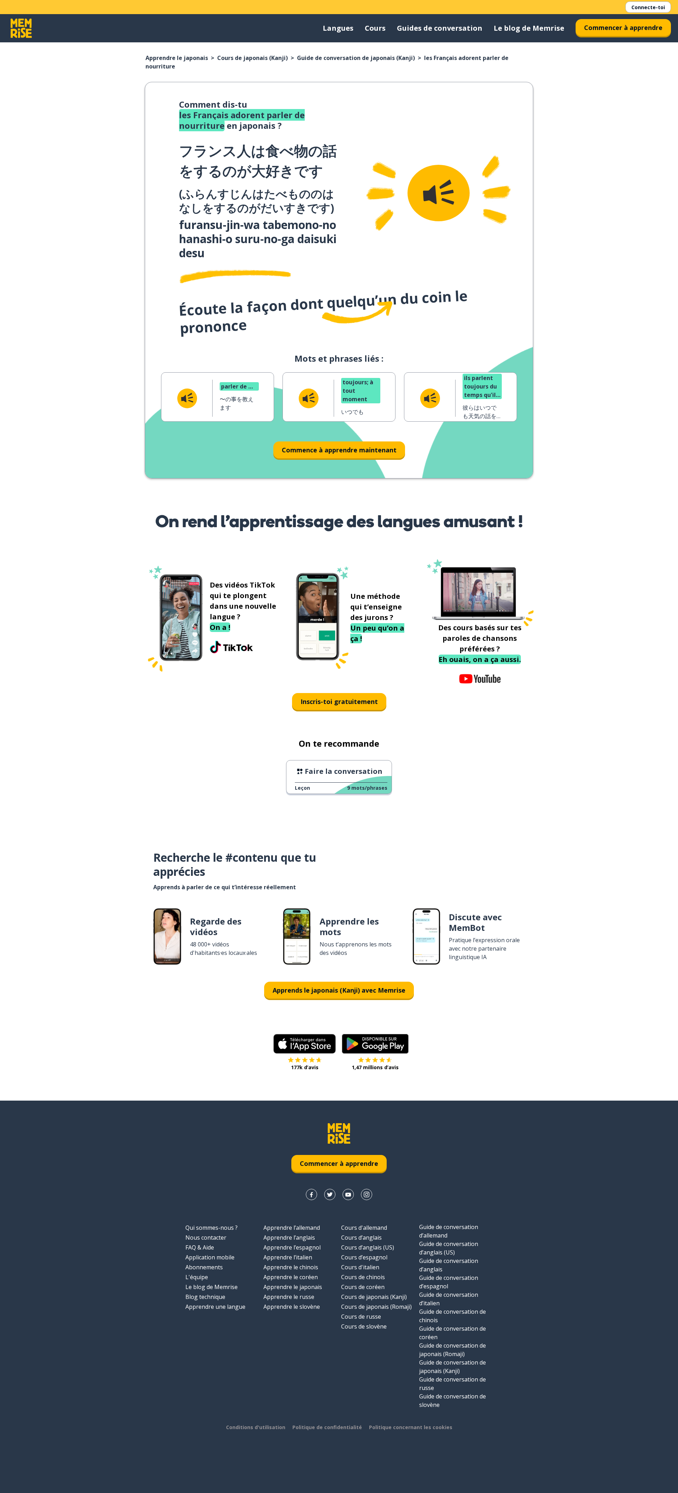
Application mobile (209, 1257)
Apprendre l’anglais (289, 1237)
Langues (338, 28)
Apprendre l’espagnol (292, 1247)
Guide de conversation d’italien (448, 1299)
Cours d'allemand (364, 1228)
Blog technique (205, 1297)
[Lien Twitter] (329, 1194)
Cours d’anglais (361, 1237)
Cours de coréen (363, 1287)
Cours (375, 28)
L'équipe (196, 1277)
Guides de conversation (439, 28)
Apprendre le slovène (291, 1307)
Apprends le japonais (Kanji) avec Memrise (339, 990)
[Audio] (439, 193)
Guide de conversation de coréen (452, 1333)
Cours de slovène (364, 1326)
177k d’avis (305, 1067)
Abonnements (204, 1267)
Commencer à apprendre (623, 27)
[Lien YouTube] (348, 1194)
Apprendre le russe (288, 1297)
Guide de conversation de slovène (452, 1400)
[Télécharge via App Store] (304, 1044)
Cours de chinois (363, 1277)
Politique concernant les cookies (410, 1427)
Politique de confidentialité (327, 1427)
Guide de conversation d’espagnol (448, 1282)
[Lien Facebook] (311, 1194)
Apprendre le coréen (290, 1277)
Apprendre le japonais (176, 58)
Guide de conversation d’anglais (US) (448, 1248)
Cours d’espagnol (364, 1257)
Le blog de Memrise (529, 28)
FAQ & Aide (199, 1247)
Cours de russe (361, 1316)
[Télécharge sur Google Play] (375, 1044)
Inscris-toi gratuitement (339, 701)
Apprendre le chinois (290, 1267)
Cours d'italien (360, 1267)
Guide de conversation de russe (452, 1383)
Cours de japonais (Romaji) (376, 1307)
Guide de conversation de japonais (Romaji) (452, 1350)
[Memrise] (21, 28)
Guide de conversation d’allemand (448, 1231)
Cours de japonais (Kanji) (252, 58)
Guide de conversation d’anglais (448, 1265)
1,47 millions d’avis (375, 1067)
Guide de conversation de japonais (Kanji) (356, 58)
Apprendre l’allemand (291, 1228)
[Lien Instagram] (366, 1194)
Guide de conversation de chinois (452, 1316)
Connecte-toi (648, 7)
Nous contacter (205, 1237)
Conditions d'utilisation (255, 1427)
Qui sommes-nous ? (211, 1228)
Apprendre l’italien (287, 1257)
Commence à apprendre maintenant (339, 450)
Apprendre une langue (215, 1307)
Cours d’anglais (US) (367, 1247)
